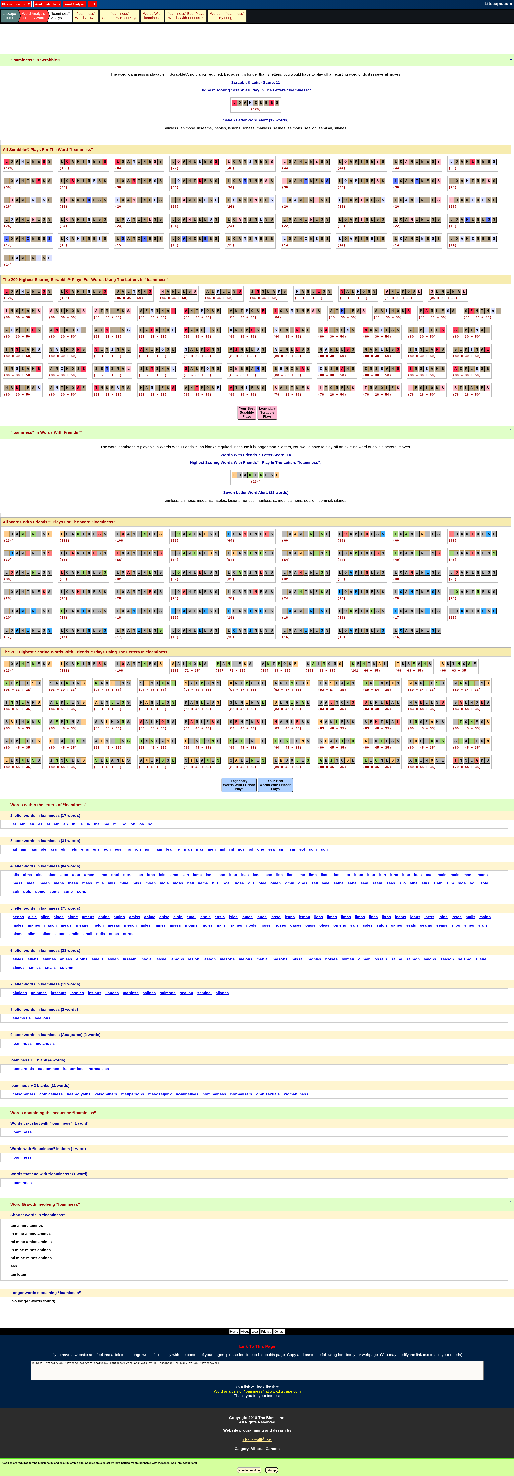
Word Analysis (74, 4)
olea (262, 883)
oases (295, 925)
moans (191, 925)
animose (39, 993)
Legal (254, 1331)
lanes (262, 917)
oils (251, 883)
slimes (19, 967)
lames (247, 917)
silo (402, 883)
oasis (310, 925)
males (18, 925)
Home (234, 1331)
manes (34, 925)
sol (302, 849)
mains (485, 917)
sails (354, 925)
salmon (413, 959)
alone (73, 917)
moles (207, 925)
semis (441, 925)
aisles (18, 959)
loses (457, 917)
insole (146, 959)
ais (34, 849)
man (188, 849)
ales (40, 875)
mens (59, 883)
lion (346, 875)
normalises (99, 1069)
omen (275, 883)
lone (394, 875)
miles (146, 925)
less (268, 875)
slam (437, 883)
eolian (113, 959)
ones (302, 883)
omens (339, 925)
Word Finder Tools (47, 4)
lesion (193, 959)
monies (314, 959)
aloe (64, 875)
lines (373, 917)
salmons (168, 993)
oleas (324, 925)
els (74, 849)
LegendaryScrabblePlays (267, 412)
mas (200, 849)
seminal (204, 993)
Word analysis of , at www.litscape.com (257, 1391)
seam (377, 883)
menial (262, 959)
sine (414, 883)
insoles (77, 993)
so (150, 824)
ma (97, 824)
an (32, 824)
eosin (220, 917)
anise (164, 917)
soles (114, 934)
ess (118, 849)
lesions (94, 993)
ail (15, 849)
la (88, 824)
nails (221, 925)
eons (128, 875)
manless (131, 993)
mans (483, 875)
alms (52, 875)
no (124, 824)
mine (123, 883)
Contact (279, 1331)
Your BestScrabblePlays (247, 412)
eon (107, 849)
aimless (20, 993)
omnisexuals (268, 1094)
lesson (209, 959)
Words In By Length (226, 16)
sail (314, 883)
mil (222, 849)
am (22, 824)
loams (400, 917)
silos (455, 925)
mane (468, 875)
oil (251, 849)
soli (16, 891)
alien (45, 917)
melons (245, 959)
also (76, 875)
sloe (462, 883)
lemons (177, 959)
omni (289, 883)
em (56, 824)
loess (429, 917)
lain (185, 875)
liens (318, 917)
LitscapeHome (9, 16)
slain (482, 925)
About (245, 1331)
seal (364, 883)
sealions (42, 1018)
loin (382, 875)
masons (227, 959)
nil (231, 849)
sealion (186, 993)
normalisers (241, 1094)
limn (313, 875)
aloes (59, 917)
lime (301, 875)
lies (290, 875)
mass (18, 883)
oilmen (364, 959)
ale (43, 849)
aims (27, 875)
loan (371, 875)
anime (149, 917)
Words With (152, 16)
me (106, 824)
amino (119, 917)
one (260, 849)
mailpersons (132, 1094)
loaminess (22, 1043)
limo (325, 875)
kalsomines (74, 1069)
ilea (140, 875)
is (81, 824)
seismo (464, 959)
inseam (129, 959)
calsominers (24, 1094)
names (236, 925)
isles (233, 917)
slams (18, 934)
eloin (178, 917)
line (336, 875)
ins (128, 849)
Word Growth (85, 16)
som (313, 849)
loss (418, 875)
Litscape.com (498, 3)
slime (33, 934)
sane (352, 883)
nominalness (214, 1094)
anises (66, 959)
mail (429, 875)
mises (175, 925)
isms (173, 875)
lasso (276, 917)
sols (27, 891)
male (455, 875)
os (141, 824)
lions (386, 917)
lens (257, 875)
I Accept (272, 1470)
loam (358, 875)
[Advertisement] (257, 39)
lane (210, 875)
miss (137, 883)
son (324, 849)
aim (24, 849)
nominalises (187, 1094)
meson (130, 925)
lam (159, 849)
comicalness (51, 1094)
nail (190, 883)
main (442, 875)
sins (425, 883)
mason (50, 925)
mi (115, 824)
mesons (280, 959)
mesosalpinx (160, 1094)
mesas (114, 925)
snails (50, 967)
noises (331, 959)
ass (53, 849)
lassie (161, 959)
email (191, 917)
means (82, 925)
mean (45, 883)
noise (265, 925)
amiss (134, 917)
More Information (249, 1470)
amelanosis (23, 1069)
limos (360, 917)
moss (178, 883)
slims (46, 934)
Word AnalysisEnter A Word (33, 16)
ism (148, 849)
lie (178, 849)
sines (469, 925)
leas (245, 875)
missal (298, 959)
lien (279, 875)
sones (129, 934)
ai (14, 824)
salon (382, 925)
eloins (82, 959)
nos (241, 849)
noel (227, 883)
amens (88, 917)
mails (470, 917)
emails (98, 959)
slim (450, 883)
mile (100, 883)
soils (100, 934)
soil (473, 883)
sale (325, 883)
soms (54, 891)
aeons (18, 917)
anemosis (22, 1018)
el (48, 824)
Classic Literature (14, 4)
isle (162, 875)
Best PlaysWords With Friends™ (186, 16)
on (133, 824)
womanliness (296, 1094)
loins (443, 917)
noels (251, 925)
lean (233, 875)
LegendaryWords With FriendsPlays (239, 785)
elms (102, 875)
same (338, 883)
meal (31, 883)
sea (271, 849)
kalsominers (106, 1094)
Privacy (266, 1331)
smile (74, 934)
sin (292, 849)
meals (66, 925)
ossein (381, 959)
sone (68, 891)
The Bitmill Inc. (257, 1440)
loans (415, 917)
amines (49, 959)
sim (282, 849)
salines (149, 993)
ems (85, 849)
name (203, 883)
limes (332, 917)
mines (160, 925)
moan (150, 883)
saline (396, 959)
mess (87, 883)
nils (215, 883)
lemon (304, 917)
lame (197, 875)
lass (221, 875)
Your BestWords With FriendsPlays (275, 785)
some (40, 891)
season (447, 959)
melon (98, 925)
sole (484, 883)
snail (87, 934)
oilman (348, 959)
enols (205, 917)
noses (280, 925)
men (212, 849)
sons (81, 891)
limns (346, 917)
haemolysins (79, 1094)
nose (239, 883)
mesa (73, 883)
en (65, 824)
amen (89, 875)
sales (368, 925)
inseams (58, 993)
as (40, 824)
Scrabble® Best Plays (119, 16)
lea (169, 849)
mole (164, 883)
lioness (112, 993)
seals (411, 925)
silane (480, 959)
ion (138, 849)
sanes (396, 925)
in (73, 824)
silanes (222, 993)
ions (151, 875)
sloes (60, 934)
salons (430, 959)
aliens (33, 959)
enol (115, 875)
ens (96, 849)
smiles (35, 967)
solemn (66, 967)
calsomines (48, 1069)
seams (426, 925)
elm (64, 849)
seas (390, 883)
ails (16, 875)
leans (290, 917)
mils (111, 883)
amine (104, 917)
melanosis (45, 1043)
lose (406, 875)
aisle (32, 917)
